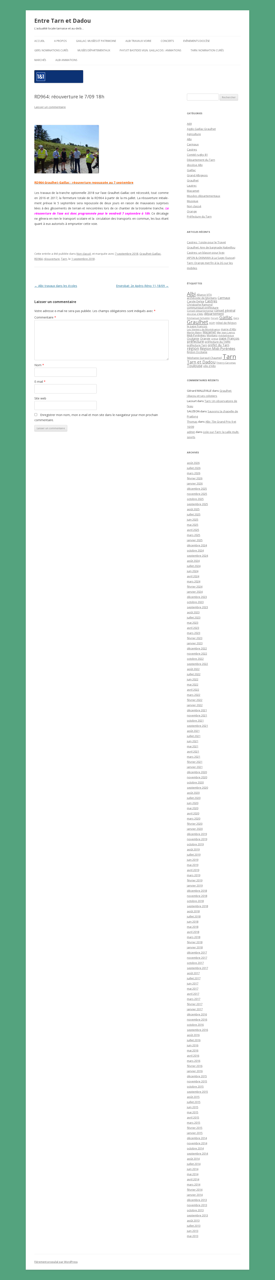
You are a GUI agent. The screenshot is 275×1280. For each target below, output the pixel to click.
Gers (236, 318)
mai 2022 (192, 684)
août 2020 (193, 793)
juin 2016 (192, 1045)
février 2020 (194, 824)
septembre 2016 (197, 1030)
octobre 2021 (195, 720)
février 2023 (194, 638)
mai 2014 (192, 1174)
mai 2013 (192, 1236)
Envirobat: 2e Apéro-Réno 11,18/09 (142, 286)
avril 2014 (193, 1179)
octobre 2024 (195, 550)
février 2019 (194, 880)
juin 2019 (192, 860)
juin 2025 (192, 519)
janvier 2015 (195, 1133)
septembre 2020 (197, 787)
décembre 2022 (197, 648)
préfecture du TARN (217, 342)
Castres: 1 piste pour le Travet (206, 242)
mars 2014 (193, 1184)
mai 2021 (192, 746)
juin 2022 (192, 679)
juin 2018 (192, 921)
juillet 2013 (193, 1226)
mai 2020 (192, 808)
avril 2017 (193, 994)
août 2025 (193, 509)
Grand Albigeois (197, 175)
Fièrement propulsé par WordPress (56, 1262)
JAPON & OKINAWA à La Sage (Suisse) (211, 258)
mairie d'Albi (228, 329)
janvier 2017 (195, 1009)
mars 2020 (193, 818)
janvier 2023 (195, 643)
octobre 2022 (195, 659)
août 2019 (193, 849)
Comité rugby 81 (197, 155)
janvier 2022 (195, 705)
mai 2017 (192, 988)
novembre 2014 (197, 1143)
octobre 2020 (195, 782)
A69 (189, 124)
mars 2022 (193, 695)
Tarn (64, 259)
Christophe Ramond (199, 304)
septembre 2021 (197, 726)
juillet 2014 (193, 1164)
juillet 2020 (193, 798)
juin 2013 (192, 1231)
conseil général (224, 310)
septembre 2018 (197, 906)
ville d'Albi (209, 366)
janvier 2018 (195, 947)
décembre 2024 (197, 545)
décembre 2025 (197, 489)
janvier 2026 (195, 483)
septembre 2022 (197, 664)
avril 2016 (193, 1056)
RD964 (38, 259)
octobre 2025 (195, 499)
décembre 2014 (197, 1138)
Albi (189, 139)
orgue (214, 338)
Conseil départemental (200, 310)
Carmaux (193, 144)
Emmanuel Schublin (198, 318)
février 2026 (194, 478)
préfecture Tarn (197, 345)
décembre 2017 (197, 952)
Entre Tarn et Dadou (62, 20)
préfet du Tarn (218, 345)
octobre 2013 (195, 1210)
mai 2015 (192, 1112)
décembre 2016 (197, 1014)
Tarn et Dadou (201, 362)
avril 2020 (193, 813)
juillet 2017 (193, 978)
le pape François (197, 326)
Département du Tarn (201, 160)
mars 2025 (193, 535)
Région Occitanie (197, 352)
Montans (212, 335)
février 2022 (194, 700)
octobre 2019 (195, 844)
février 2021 (194, 762)
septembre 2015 (197, 1092)
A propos (60, 41)
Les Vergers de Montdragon (203, 329)
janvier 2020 (195, 829)
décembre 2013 (197, 1200)
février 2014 (194, 1190)
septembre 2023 (197, 607)
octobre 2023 (195, 602)
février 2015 (194, 1128)
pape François (229, 338)
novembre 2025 (197, 494)
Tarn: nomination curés (207, 50)
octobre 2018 (195, 901)
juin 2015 (192, 1107)
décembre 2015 (197, 1076)
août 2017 (193, 973)
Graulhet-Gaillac (150, 254)
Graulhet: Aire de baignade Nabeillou (211, 247)
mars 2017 (193, 999)
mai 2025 (192, 525)
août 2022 (193, 669)
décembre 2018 (197, 891)
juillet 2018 (193, 916)
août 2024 (193, 561)
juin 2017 (192, 983)
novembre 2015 (197, 1081)
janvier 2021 (195, 767)
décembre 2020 (197, 772)
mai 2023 (192, 623)
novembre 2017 (197, 958)
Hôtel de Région (226, 323)
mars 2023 (193, 633)
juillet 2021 (193, 736)
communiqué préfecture (202, 307)
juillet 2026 (193, 468)
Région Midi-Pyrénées (217, 348)
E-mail (40, 381)
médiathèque (226, 335)
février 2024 (194, 586)
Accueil (39, 41)
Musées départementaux (94, 50)
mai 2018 (192, 927)
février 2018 (194, 942)
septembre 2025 (197, 504)
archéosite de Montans (202, 298)
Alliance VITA (204, 294)
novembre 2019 (197, 839)
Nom (39, 365)
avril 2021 (193, 751)
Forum (214, 318)
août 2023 (193, 612)
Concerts (167, 41)
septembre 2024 (197, 556)
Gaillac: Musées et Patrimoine (96, 41)
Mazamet (193, 191)
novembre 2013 (197, 1205)
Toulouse (194, 365)
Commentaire (45, 317)
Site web (40, 398)
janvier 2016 (195, 1071)
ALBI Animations (66, 60)
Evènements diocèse (196, 41)
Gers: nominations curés (51, 50)
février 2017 (194, 1004)
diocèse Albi (195, 165)
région (193, 348)
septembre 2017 (197, 968)
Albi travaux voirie (138, 41)
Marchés (40, 60)
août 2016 (193, 1035)
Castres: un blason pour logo (206, 252)
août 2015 (193, 1097)
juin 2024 (192, 571)
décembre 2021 (197, 710)
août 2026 (193, 463)
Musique (192, 201)
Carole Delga (195, 301)
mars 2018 (193, 937)
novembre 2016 (197, 1019)
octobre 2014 (195, 1148)
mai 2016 (192, 1050)
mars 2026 (193, 473)
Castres (192, 149)
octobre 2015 (195, 1086)
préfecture (195, 341)
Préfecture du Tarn (199, 216)
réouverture (52, 259)
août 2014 (193, 1159)
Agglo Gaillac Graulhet (201, 129)
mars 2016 (193, 1061)
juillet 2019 (193, 854)
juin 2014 (192, 1169)
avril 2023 (193, 628)
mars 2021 (193, 757)
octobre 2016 (195, 1025)
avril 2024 (193, 576)
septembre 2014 (197, 1153)
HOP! (212, 323)
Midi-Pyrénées (196, 335)
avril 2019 (193, 870)
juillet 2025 (193, 514)
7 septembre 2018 (126, 254)
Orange (192, 211)
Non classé (83, 254)
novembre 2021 (197, 715)
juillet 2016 (193, 1040)
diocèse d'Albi (195, 313)
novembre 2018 (197, 896)
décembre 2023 (197, 597)
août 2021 (193, 731)
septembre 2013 (197, 1215)
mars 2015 (193, 1123)
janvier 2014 (195, 1195)
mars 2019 (193, 875)
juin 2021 (192, 741)
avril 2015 (193, 1117)
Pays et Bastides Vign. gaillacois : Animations (150, 50)
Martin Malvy (194, 332)
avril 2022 (193, 690)
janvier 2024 (195, 592)
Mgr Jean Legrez (226, 332)
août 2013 (193, 1220)
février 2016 (194, 1066)
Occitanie (193, 338)
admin (191, 432)
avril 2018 (193, 932)
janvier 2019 (195, 885)
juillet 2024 (193, 566)
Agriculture (194, 134)
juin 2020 (192, 803)
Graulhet (193, 180)
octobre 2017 (195, 963)
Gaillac (191, 170)
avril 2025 (193, 530)
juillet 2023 (193, 617)
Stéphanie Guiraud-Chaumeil (204, 358)
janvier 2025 (195, 540)
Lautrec (192, 185)
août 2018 (193, 911)
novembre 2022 (197, 653)
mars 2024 (193, 581)
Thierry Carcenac (226, 362)
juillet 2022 (193, 674)
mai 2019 (192, 865)
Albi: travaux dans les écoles (55, 286)
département (214, 313)
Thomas (192, 422)
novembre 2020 (197, 777)
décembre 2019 (197, 834)
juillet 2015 (193, 1102)
